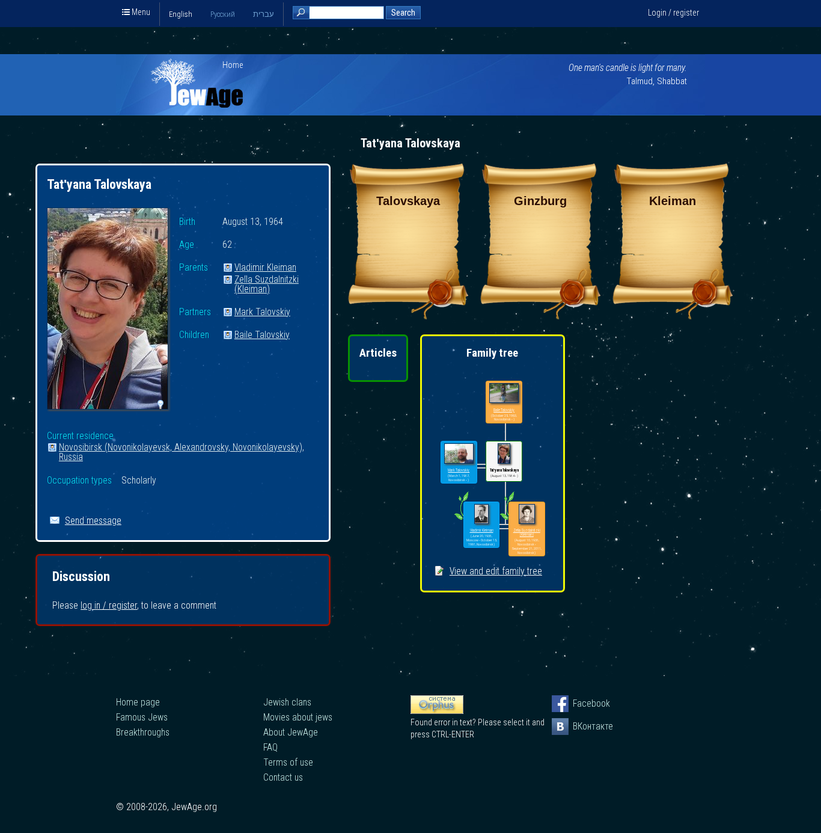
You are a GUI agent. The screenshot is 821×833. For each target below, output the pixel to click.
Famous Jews (142, 717)
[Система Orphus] (436, 711)
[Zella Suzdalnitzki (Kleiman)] (527, 514)
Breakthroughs (142, 732)
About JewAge (290, 732)
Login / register (673, 12)
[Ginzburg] (540, 316)
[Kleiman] (672, 316)
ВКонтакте (581, 726)
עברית (263, 14)
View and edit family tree (496, 571)
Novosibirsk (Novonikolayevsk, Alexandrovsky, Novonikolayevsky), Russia (181, 448)
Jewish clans (287, 702)
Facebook (581, 703)
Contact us (283, 777)
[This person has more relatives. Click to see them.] (461, 519)
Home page (138, 702)
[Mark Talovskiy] (459, 453)
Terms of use (288, 762)
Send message (93, 520)
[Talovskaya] (408, 316)
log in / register (109, 605)
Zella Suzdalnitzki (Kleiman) (266, 280)
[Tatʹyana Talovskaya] (107, 310)
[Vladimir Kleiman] (481, 514)
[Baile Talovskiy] (504, 393)
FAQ (270, 747)
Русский (222, 14)
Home (232, 65)
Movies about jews (297, 717)
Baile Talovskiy (262, 335)
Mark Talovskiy (262, 312)
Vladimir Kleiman (265, 268)
